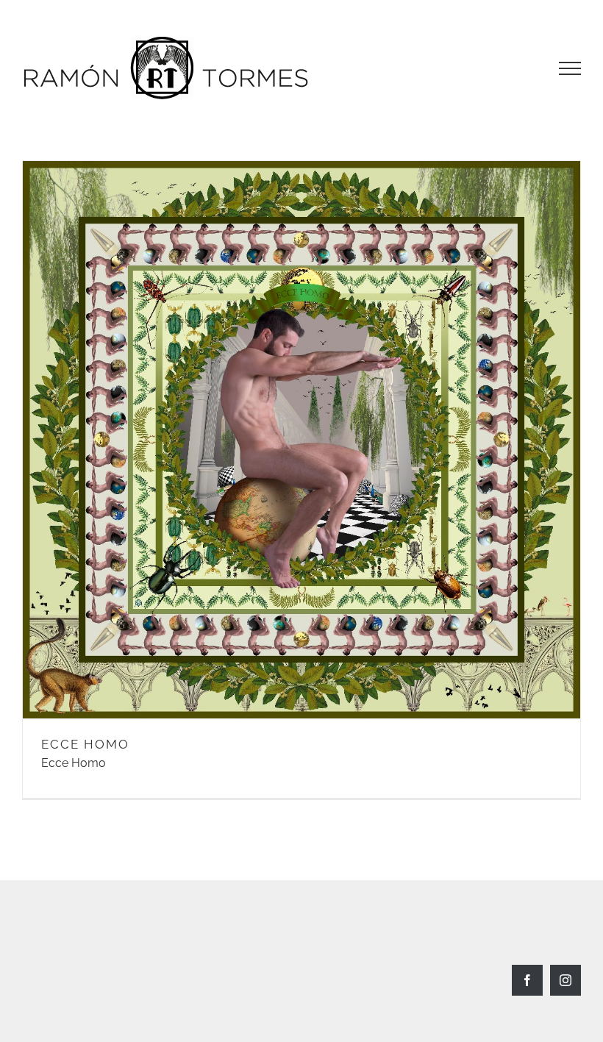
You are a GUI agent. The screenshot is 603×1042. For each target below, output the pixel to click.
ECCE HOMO (85, 744)
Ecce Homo (73, 763)
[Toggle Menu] (570, 68)
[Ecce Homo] (301, 439)
